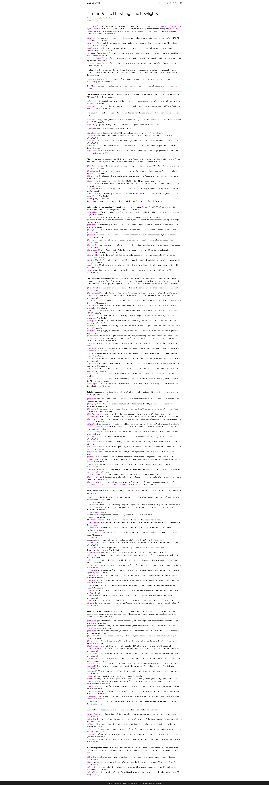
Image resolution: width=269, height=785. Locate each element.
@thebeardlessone (94, 691)
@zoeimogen (92, 477)
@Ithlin (89, 199)
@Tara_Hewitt (92, 338)
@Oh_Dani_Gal (92, 419)
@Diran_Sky (91, 300)
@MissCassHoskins (94, 133)
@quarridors (91, 151)
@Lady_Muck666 (93, 230)
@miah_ (90, 762)
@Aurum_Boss (147, 207)
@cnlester (91, 671)
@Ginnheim (91, 220)
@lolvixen (90, 260)
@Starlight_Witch (93, 553)
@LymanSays (92, 235)
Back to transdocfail (94, 20)
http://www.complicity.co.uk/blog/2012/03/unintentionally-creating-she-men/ (115, 485)
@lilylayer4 (91, 189)
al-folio (138, 783)
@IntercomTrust (93, 225)
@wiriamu (90, 270)
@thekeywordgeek (94, 696)
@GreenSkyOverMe (94, 293)
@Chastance (92, 636)
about (161, 3)
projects (168, 3)
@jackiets (90, 565)
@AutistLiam (91, 38)
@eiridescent (92, 457)
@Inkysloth (91, 316)
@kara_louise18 (93, 184)
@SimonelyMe (92, 176)
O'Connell (93, 3)
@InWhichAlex (92, 48)
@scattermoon (92, 374)
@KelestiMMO (92, 527)
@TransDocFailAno (94, 58)
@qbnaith (90, 125)
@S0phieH (91, 136)
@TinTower (91, 437)
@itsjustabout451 (93, 250)
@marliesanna (92, 469)
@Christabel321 (93, 217)
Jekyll (132, 783)
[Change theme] (180, 2)
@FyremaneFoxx (93, 641)
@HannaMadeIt (93, 512)
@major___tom (92, 194)
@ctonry (90, 676)
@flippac (90, 353)
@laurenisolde (92, 255)
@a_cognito (91, 343)
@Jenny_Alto (92, 321)
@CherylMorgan (93, 212)
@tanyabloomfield (94, 474)
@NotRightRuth (92, 171)
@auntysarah (92, 106)
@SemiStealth (92, 336)
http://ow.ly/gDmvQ (94, 82)
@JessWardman (93, 166)
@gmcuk (90, 79)
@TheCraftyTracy (93, 427)
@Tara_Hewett (92, 101)
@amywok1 (91, 666)
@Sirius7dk (91, 772)
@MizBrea (91, 543)
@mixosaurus (92, 146)
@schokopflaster (93, 384)
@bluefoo (90, 181)
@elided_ (90, 240)
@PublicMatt (92, 288)
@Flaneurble (91, 306)
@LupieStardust (93, 416)
